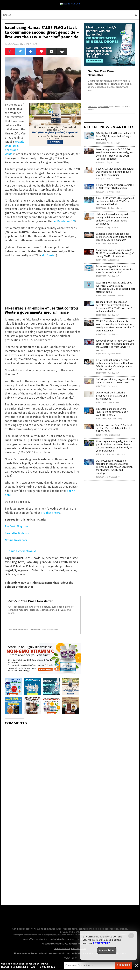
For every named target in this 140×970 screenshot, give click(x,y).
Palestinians (33, 566)
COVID (28, 558)
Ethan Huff (30, 43)
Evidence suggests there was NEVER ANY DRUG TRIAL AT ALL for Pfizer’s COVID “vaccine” (114, 269)
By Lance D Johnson (116, 295)
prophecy (66, 566)
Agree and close (107, 950)
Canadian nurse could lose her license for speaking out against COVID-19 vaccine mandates (113, 237)
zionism (21, 574)
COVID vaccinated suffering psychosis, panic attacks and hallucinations (111, 395)
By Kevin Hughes (115, 192)
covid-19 (39, 558)
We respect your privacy (52, 935)
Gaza (21, 562)
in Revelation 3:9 (64, 221)
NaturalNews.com (16, 540)
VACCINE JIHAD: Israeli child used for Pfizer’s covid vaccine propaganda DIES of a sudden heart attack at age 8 (115, 287)
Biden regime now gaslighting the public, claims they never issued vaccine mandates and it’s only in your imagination (114, 446)
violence (10, 574)
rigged (9, 570)
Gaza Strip (32, 562)
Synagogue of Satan (26, 570)
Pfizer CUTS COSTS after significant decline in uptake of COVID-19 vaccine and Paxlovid (115, 201)
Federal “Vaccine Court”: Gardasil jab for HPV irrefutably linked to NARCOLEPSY (114, 428)
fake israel (72, 558)
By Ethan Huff (113, 143)
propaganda (51, 566)
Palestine (19, 566)
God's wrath (60, 562)
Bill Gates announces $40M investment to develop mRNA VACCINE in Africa (112, 412)
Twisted (59, 570)
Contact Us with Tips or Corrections (70, 948)
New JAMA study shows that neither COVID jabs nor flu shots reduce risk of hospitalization (115, 171)
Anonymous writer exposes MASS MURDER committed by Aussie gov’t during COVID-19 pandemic (115, 253)
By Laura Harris (114, 260)
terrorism (47, 570)
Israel (8, 566)
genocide (46, 562)
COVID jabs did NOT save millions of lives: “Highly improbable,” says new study (115, 136)
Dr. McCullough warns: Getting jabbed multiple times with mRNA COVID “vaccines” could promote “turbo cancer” (114, 365)
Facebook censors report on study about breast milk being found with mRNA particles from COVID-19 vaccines (115, 345)
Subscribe (123, 965)
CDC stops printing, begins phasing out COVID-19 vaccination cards (115, 381)
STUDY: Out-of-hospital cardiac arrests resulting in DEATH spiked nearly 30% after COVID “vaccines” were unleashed (115, 326)
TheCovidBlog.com (16, 526)
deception (52, 558)
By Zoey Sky (113, 386)
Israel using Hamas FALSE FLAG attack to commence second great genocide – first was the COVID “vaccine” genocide (114, 154)
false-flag (11, 562)
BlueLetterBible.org (17, 533)
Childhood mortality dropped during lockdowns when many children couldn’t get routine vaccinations (112, 219)
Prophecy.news (50, 512)
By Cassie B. (113, 227)
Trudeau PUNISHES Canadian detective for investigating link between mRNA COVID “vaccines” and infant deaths (114, 307)
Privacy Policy (70, 958)
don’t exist (48, 255)
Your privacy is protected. (19, 629)
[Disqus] (43, 771)
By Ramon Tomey (115, 208)
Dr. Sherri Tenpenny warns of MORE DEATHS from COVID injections (115, 187)
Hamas (73, 562)
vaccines (70, 570)
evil (62, 558)
